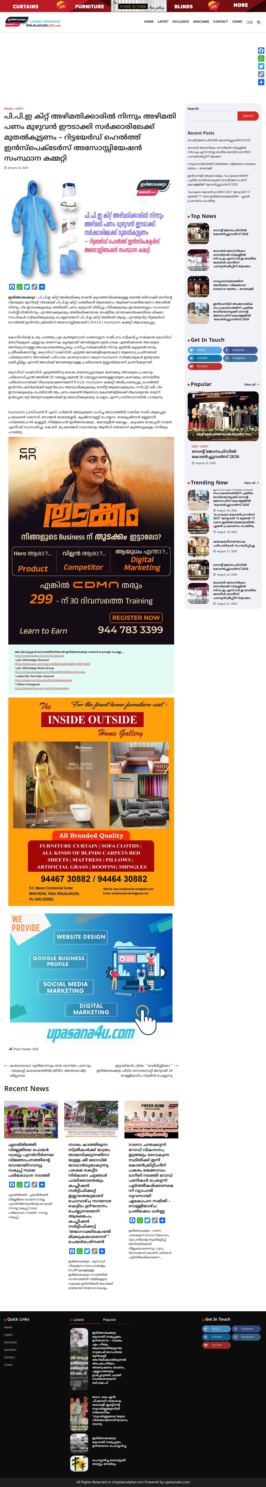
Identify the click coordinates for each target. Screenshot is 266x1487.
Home (149, 22)
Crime (237, 22)
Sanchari (201, 22)
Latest (163, 22)
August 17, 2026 (227, 551)
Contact (220, 22)
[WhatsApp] (261, 58)
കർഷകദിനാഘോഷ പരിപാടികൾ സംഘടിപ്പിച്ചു (234, 544)
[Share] (261, 82)
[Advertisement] (133, 64)
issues (8, 109)
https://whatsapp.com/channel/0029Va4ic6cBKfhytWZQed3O (52, 664)
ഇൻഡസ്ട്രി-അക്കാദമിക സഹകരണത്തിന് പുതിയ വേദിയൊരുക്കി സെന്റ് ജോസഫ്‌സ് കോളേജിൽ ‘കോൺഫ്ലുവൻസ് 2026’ (218, 180)
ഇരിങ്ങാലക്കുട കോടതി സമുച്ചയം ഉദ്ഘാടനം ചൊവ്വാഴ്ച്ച (109, 1442)
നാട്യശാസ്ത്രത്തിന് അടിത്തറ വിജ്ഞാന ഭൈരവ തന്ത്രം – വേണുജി (233, 285)
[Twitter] (261, 66)
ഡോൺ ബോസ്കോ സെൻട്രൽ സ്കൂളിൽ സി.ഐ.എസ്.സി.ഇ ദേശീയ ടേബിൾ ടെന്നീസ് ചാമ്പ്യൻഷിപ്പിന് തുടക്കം (219, 152)
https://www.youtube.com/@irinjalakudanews (43, 680)
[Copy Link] (261, 74)
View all (250, 385)
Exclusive (180, 22)
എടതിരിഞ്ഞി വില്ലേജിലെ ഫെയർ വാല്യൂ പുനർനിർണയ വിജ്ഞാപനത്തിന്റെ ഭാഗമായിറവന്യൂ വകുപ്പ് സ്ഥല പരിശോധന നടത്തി (31, 1160)
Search (193, 109)
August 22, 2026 (206, 463)
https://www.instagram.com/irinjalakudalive (42, 688)
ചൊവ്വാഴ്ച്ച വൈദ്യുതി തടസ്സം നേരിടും (109, 1462)
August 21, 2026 (227, 604)
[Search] (259, 22)
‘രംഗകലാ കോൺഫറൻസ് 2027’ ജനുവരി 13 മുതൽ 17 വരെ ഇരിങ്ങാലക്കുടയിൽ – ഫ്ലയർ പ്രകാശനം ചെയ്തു (219, 196)
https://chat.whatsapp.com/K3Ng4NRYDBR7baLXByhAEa (50, 672)
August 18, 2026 (227, 532)
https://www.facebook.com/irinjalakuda (39, 656)
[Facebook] (261, 50)
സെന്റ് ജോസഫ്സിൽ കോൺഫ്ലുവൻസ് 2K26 (219, 140)
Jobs (195, 446)
